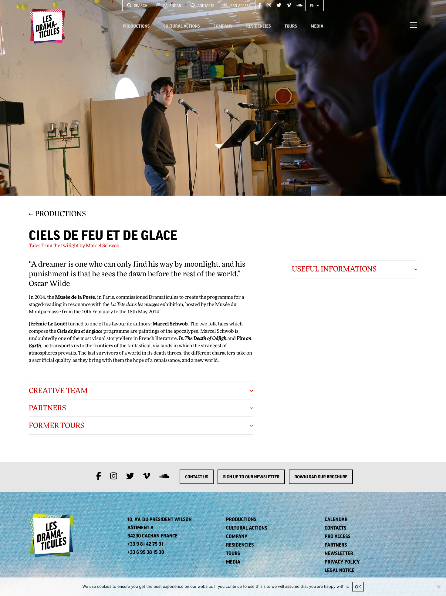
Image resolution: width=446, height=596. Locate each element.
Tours (291, 26)
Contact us (196, 476)
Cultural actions (181, 26)
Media (317, 26)
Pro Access (337, 536)
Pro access (240, 5)
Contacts (206, 5)
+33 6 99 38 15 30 (145, 552)
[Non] (438, 587)
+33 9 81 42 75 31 (145, 544)
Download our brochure (320, 476)
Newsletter (339, 553)
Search (140, 5)
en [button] (313, 5)
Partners (336, 544)
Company (223, 26)
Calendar (171, 5)
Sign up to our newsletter (251, 476)
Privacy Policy (342, 561)
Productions (136, 26)
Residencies (258, 26)
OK (358, 586)
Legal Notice (339, 570)
